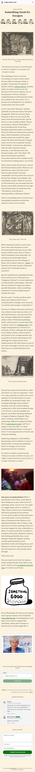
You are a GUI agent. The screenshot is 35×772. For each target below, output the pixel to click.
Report (13, 713)
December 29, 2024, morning (14, 718)
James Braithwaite (8, 618)
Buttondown (13, 768)
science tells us (20, 86)
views (27, 263)
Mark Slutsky (11, 717)
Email (5, 673)
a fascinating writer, (14, 424)
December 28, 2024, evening (14, 703)
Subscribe (17, 681)
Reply (8, 713)
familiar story (23, 325)
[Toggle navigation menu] (32, 2)
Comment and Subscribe (17, 752)
